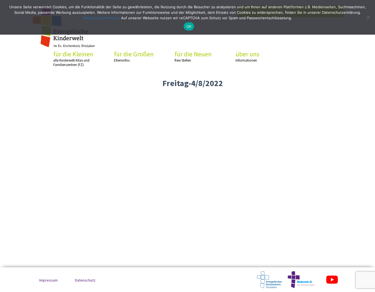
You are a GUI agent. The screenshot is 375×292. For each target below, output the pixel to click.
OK (189, 26)
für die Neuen (193, 56)
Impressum (48, 280)
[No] (368, 17)
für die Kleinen (73, 58)
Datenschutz (85, 280)
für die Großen (134, 56)
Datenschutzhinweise (101, 18)
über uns (247, 56)
